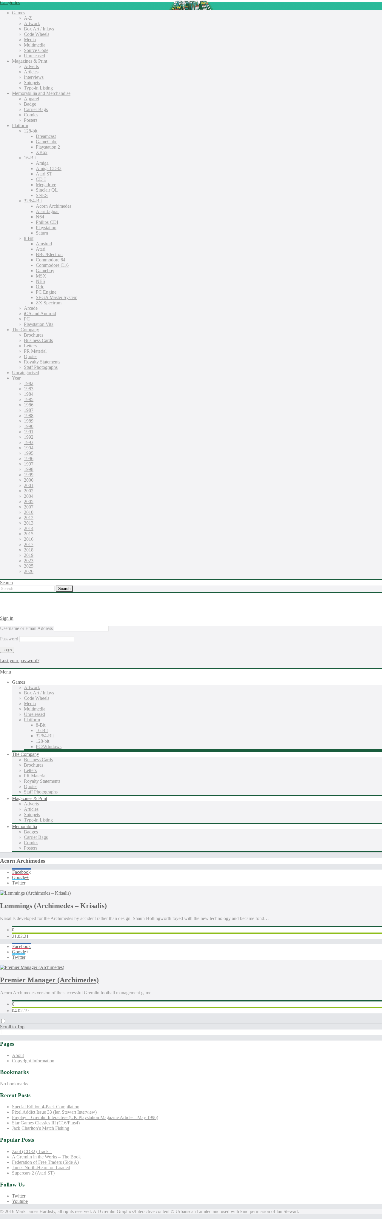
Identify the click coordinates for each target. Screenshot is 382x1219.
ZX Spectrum (48, 302)
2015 (28, 533)
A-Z (28, 18)
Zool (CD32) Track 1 (32, 1151)
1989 (28, 420)
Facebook (21, 872)
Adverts (31, 66)
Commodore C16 (52, 265)
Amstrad (44, 243)
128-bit (30, 130)
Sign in (6, 618)
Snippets (32, 82)
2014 (28, 528)
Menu (5, 671)
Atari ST (44, 173)
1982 (28, 383)
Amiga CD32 (48, 168)
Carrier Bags (36, 109)
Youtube (20, 1201)
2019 (28, 555)
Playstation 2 (48, 147)
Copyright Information (33, 1060)
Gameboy (45, 270)
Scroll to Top (12, 1026)
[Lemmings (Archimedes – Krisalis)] (35, 893)
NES (40, 281)
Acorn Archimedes (53, 206)
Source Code (36, 50)
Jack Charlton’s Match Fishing (40, 1128)
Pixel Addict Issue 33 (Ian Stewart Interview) (54, 1112)
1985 (28, 399)
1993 (28, 442)
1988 (28, 415)
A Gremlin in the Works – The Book (46, 1156)
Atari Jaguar (47, 211)
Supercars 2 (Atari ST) (33, 1172)
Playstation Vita (38, 324)
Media (30, 39)
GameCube (46, 141)
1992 (28, 437)
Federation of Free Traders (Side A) (45, 1162)
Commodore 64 (50, 259)
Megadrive (46, 184)
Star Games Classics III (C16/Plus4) (46, 1122)
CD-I (41, 179)
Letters (30, 345)
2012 (28, 517)
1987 (28, 410)
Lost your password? (19, 660)
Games (18, 12)
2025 (28, 565)
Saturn (42, 232)
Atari (40, 249)
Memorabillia (24, 826)
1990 (28, 426)
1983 (28, 388)
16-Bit (30, 157)
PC (27, 318)
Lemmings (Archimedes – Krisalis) (53, 906)
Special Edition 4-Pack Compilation (45, 1106)
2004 (28, 496)
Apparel (31, 98)
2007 (28, 506)
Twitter (18, 882)
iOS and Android (40, 313)
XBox (41, 152)
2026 (28, 571)
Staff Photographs (41, 367)
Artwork (32, 23)
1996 (28, 458)
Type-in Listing (38, 87)
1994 (28, 447)
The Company (25, 329)
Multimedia (34, 44)
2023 (28, 560)
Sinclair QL (47, 189)
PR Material (35, 351)
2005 (28, 501)
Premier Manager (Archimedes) (49, 980)
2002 (28, 490)
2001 (28, 485)
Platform (20, 125)
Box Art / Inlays (39, 28)
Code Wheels (36, 34)
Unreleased (34, 55)
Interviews (34, 77)
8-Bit (28, 238)
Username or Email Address (26, 628)
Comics (31, 114)
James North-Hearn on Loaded (41, 1167)
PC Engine (46, 292)
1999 (28, 474)
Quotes (30, 356)
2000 (28, 480)
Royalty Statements (42, 361)
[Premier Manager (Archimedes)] (32, 967)
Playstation (46, 227)
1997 (28, 463)
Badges (31, 831)
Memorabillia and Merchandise (41, 93)
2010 (28, 512)
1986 (28, 404)
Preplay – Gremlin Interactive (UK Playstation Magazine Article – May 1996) (85, 1117)
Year (16, 377)
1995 (28, 453)
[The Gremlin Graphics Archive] (22, 608)
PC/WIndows (48, 746)
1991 (28, 431)
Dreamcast (46, 136)
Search (6, 582)
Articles (31, 71)
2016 (28, 539)
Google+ (20, 877)
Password (9, 638)
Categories (10, 2)
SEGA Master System (56, 297)
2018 (28, 549)
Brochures (33, 335)
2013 (28, 522)
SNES (42, 195)
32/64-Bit (33, 200)
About (18, 1055)
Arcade (31, 308)
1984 (28, 394)
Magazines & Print (29, 61)
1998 (28, 469)
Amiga (42, 163)
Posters (30, 120)
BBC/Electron (49, 254)
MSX (41, 275)
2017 (28, 544)
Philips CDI (47, 222)
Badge (30, 104)
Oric (40, 286)
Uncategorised (25, 372)
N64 (40, 216)
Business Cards (38, 340)
